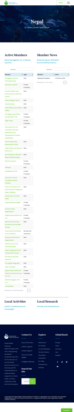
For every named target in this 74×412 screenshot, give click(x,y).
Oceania (57, 355)
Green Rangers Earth (12, 100)
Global (61, 2)
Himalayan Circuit (11, 171)
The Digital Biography (12, 263)
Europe (57, 342)
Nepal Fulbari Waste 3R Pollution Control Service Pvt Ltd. (13, 273)
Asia (41, 27)
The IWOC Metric (43, 352)
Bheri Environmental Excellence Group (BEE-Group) (13, 224)
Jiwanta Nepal (10, 104)
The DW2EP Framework (42, 356)
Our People (41, 346)
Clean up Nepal (10, 267)
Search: (13, 69)
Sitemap (41, 367)
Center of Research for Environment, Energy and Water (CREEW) (13, 189)
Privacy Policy (42, 364)
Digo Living (9, 120)
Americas (58, 349)
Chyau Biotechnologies (13, 202)
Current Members (44, 349)
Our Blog (41, 361)
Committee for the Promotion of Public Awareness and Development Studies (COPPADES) (12, 132)
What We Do (42, 342)
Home (29, 27)
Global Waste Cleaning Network (9, 346)
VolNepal (8, 167)
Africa (57, 346)
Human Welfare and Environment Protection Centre (13, 93)
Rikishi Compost (10, 161)
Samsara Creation (11, 85)
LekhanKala (9, 286)
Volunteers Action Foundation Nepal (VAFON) (11, 180)
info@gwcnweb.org (27, 361)
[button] (22, 74)
